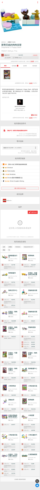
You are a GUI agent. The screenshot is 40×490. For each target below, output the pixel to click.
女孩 (4, 247)
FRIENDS (17, 247)
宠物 (4, 250)
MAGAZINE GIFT (28, 247)
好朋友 (10, 247)
